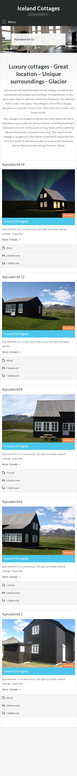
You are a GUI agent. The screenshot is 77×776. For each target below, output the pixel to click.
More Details (10, 239)
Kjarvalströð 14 (13, 164)
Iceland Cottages (38, 8)
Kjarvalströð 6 (12, 502)
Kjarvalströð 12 (24, 39)
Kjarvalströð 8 (12, 389)
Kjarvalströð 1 (12, 614)
